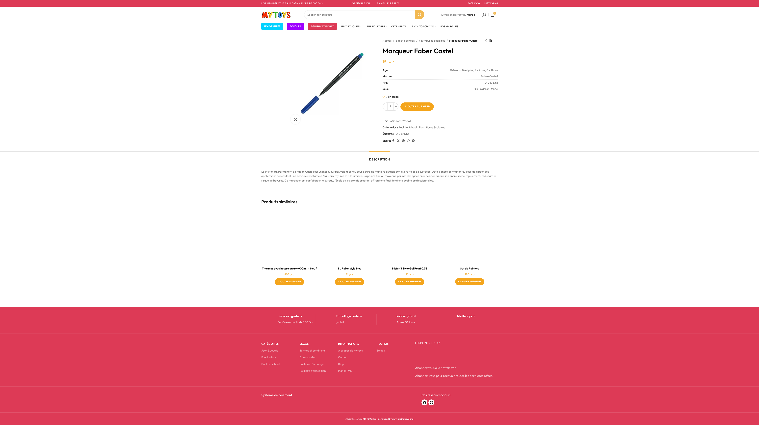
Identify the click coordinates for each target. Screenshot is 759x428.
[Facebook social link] (393, 140)
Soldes (381, 350)
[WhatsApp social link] (408, 140)
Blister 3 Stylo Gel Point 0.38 (409, 268)
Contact (343, 357)
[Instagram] (431, 402)
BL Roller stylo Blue (349, 268)
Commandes (308, 357)
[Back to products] (490, 40)
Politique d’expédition (313, 371)
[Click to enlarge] (295, 119)
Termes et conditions (312, 350)
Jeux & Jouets (269, 350)
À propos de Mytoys (350, 350)
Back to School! (405, 40)
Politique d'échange (312, 364)
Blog (341, 364)
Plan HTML (345, 371)
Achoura (296, 26)
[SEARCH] (419, 14)
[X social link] (398, 140)
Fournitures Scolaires (432, 40)
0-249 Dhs (402, 134)
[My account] (484, 15)
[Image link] (291, 403)
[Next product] (495, 40)
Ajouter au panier (417, 106)
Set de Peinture (469, 268)
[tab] (379, 157)
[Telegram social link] (413, 140)
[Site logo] (276, 14)
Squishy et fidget (322, 25)
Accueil (387, 40)
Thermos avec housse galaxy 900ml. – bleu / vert (289, 270)
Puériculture (268, 357)
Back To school (270, 364)
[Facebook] (424, 402)
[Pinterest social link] (403, 140)
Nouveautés (272, 26)
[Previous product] (486, 40)
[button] (289, 281)
